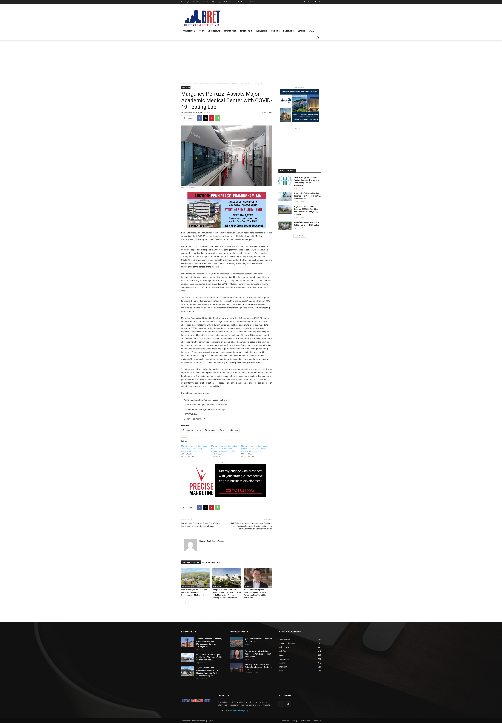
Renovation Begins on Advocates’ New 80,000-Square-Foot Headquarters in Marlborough (194, 592)
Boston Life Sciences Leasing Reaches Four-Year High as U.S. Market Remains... (307, 196)
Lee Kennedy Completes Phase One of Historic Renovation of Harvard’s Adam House (201, 524)
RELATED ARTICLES (191, 563)
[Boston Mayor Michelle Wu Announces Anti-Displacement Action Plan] (236, 654)
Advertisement (305, 720)
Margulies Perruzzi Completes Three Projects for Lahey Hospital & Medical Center (194, 448)
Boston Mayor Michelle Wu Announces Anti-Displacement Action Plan (258, 654)
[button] (318, 37)
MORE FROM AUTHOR (211, 563)
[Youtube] (319, 1)
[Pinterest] (211, 118)
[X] (312, 1)
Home (183, 84)
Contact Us (317, 720)
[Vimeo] (315, 1)
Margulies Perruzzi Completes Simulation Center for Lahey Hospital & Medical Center (254, 448)
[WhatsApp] (217, 118)
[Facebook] (304, 1)
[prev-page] (182, 602)
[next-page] (187, 602)
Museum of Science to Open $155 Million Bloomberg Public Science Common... (209, 657)
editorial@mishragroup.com (240, 710)
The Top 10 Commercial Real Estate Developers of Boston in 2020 (258, 667)
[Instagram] (308, 1)
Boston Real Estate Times (193, 112)
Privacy (294, 720)
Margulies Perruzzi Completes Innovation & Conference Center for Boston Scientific (224, 448)
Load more (299, 235)
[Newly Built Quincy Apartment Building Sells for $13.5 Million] (285, 225)
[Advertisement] (251, 60)
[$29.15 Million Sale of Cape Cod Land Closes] (236, 642)
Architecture (192, 84)
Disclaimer (285, 720)
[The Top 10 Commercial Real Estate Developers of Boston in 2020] (236, 667)
